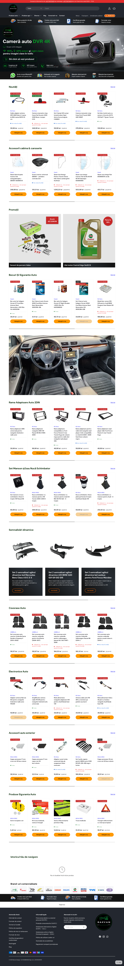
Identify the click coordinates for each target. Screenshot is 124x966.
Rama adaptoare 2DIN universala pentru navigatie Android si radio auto (17, 432)
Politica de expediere (15, 928)
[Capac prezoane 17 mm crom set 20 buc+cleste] (18, 747)
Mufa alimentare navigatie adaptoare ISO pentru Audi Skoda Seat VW (62, 701)
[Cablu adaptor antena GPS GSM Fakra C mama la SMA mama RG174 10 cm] (18, 101)
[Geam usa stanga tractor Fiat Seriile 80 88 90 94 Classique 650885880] (84, 162)
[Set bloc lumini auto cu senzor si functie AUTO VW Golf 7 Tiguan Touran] (106, 101)
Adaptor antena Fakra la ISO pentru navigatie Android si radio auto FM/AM (18, 701)
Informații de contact (15, 918)
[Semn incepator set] (18, 808)
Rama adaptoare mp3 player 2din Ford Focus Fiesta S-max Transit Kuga (105, 432)
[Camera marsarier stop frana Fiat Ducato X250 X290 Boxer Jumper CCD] (40, 101)
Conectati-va (52, 15)
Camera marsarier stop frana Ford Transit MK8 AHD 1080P (83, 115)
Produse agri (26, 15)
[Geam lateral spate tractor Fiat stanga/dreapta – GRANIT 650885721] (18, 162)
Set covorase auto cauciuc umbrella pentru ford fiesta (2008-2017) (38, 637)
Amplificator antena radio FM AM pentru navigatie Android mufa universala (39, 701)
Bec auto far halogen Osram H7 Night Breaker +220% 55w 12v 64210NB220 (62, 304)
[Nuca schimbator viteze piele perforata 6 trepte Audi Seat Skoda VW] (84, 482)
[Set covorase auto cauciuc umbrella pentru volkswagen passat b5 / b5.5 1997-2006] (62, 622)
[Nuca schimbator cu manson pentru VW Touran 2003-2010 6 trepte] (40, 482)
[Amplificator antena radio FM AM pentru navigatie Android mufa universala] (40, 685)
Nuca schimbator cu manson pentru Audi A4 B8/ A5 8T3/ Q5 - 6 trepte (62, 498)
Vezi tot (113, 87)
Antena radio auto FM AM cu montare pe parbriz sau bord (83, 700)
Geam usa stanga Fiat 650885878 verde (105, 175)
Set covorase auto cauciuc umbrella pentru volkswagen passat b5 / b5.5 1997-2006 (61, 638)
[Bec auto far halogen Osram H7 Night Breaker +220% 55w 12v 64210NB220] (62, 289)
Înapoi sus (62, 904)
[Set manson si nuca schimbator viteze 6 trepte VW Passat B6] (18, 482)
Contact (62, 15)
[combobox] (62, 8)
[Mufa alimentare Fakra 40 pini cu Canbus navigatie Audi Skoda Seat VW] (106, 685)
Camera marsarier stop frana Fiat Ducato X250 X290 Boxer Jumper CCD (39, 116)
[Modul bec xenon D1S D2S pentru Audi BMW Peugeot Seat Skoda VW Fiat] (106, 289)
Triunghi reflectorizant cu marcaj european (105, 822)
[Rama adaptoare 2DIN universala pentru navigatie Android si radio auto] (18, 416)
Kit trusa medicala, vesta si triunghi (38, 822)
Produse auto (13, 15)
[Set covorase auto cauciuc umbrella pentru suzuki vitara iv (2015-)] (106, 622)
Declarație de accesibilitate (44, 941)
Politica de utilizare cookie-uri (45, 937)
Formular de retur (14, 935)
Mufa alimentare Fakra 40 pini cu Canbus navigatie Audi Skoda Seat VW (105, 701)
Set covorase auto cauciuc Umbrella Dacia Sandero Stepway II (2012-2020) (18, 637)
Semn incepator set (16, 821)
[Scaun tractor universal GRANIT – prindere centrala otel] (40, 162)
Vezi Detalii (54, 590)
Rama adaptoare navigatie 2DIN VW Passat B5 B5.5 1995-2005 (39, 432)
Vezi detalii (18, 590)
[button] (114, 8)
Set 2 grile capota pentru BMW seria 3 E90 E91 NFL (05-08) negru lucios (84, 762)
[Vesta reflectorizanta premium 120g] (62, 808)
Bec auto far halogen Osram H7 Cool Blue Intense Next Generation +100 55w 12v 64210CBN (17, 305)
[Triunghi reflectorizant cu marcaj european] (106, 808)
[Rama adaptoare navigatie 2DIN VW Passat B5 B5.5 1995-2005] (40, 416)
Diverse (36, 15)
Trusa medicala (81, 821)
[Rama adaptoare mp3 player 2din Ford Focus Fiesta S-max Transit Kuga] (106, 416)
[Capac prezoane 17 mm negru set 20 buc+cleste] (40, 747)
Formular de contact (15, 921)
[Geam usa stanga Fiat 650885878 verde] (106, 162)
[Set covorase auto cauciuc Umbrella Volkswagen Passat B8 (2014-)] (84, 622)
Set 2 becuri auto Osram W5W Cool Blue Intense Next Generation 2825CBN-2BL (40, 304)
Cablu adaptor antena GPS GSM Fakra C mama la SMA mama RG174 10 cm (18, 116)
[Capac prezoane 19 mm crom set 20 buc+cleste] (106, 747)
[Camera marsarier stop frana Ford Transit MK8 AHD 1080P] (84, 101)
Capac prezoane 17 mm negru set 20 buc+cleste (39, 761)
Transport (85, 16)
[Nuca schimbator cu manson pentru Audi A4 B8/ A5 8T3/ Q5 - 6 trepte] (62, 482)
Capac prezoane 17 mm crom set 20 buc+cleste (18, 760)
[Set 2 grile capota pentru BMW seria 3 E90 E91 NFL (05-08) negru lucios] (84, 747)
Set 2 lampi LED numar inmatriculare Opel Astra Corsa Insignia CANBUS (61, 116)
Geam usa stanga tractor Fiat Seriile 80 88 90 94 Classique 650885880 (84, 178)
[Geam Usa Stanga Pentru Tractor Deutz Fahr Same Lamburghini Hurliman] (62, 162)
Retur (78, 16)
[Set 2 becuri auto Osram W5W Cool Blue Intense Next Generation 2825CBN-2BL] (40, 289)
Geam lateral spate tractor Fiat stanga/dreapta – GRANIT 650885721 (16, 178)
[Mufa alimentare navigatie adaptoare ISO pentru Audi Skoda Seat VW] (62, 685)
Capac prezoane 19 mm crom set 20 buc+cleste (105, 760)
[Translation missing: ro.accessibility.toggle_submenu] (19, 16)
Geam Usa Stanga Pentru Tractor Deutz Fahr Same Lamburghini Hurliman (61, 178)
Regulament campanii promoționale (47, 944)
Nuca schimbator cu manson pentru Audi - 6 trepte (105, 497)
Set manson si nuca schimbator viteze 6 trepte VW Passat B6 (17, 497)
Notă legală (12, 943)
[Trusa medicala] (84, 808)
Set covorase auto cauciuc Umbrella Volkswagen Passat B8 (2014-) (83, 637)
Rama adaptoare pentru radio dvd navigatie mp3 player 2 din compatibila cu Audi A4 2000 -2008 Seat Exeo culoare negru (84, 434)
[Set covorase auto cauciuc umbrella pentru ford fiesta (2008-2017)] (40, 622)
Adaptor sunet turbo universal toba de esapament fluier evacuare (61, 762)
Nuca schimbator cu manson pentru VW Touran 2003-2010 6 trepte (39, 498)
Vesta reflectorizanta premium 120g (61, 822)
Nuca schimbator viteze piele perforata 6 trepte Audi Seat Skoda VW (84, 497)
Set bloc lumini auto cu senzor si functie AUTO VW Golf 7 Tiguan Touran (106, 115)
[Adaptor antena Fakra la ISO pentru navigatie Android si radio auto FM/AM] (18, 685)
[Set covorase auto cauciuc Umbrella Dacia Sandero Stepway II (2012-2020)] (18, 622)
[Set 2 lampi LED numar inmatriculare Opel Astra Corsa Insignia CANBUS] (62, 101)
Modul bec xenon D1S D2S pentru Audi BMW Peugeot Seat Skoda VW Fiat (105, 304)
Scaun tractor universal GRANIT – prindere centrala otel (40, 176)
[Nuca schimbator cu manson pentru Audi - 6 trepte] (106, 482)
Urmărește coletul (96, 16)
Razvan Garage (16, 960)
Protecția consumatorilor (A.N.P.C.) (46, 923)
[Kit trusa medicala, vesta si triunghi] (40, 808)
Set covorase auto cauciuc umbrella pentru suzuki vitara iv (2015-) (105, 637)
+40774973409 (49, 1)
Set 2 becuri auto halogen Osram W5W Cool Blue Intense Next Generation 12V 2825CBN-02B (83, 305)
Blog (44, 15)
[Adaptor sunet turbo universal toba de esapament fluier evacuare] (62, 747)
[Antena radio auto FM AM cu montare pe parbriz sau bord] (84, 685)
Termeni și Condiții (14, 925)
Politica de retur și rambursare (18, 931)
